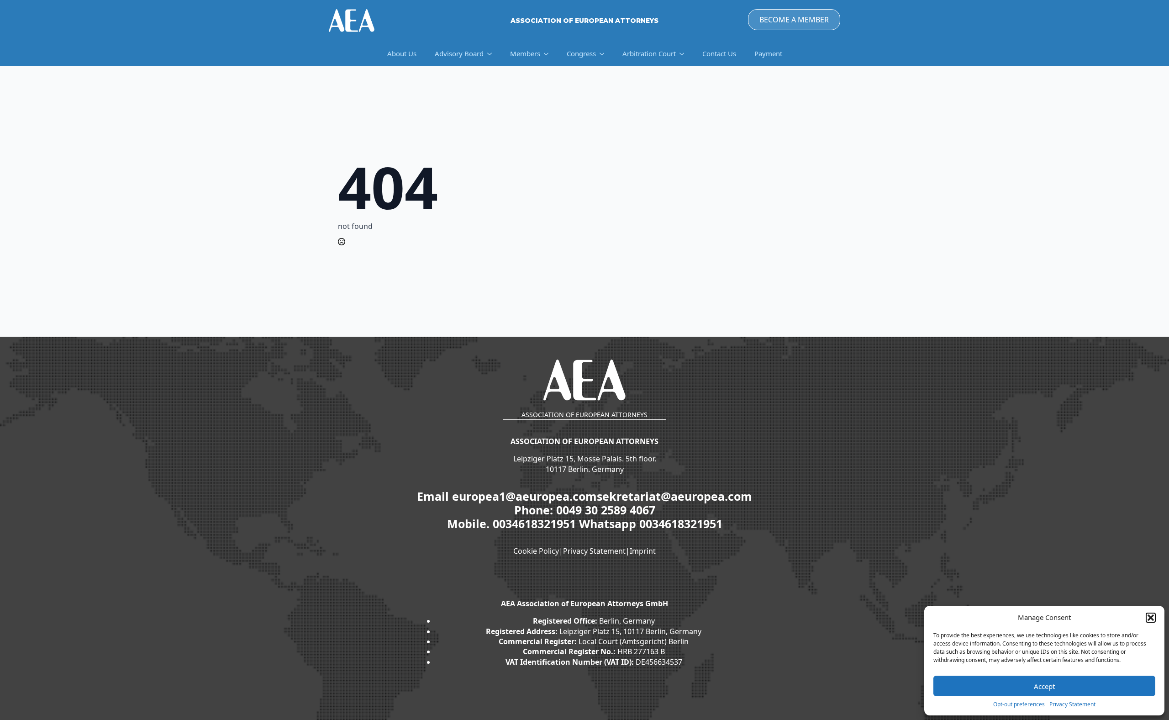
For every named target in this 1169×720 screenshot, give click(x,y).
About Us (401, 53)
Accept (1044, 686)
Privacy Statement (1072, 704)
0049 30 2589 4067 (605, 510)
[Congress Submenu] (604, 53)
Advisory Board (459, 53)
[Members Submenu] (549, 53)
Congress (581, 53)
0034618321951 (536, 523)
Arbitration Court (649, 53)
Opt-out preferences (1019, 704)
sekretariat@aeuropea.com (674, 496)
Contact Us (719, 53)
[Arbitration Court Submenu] (684, 53)
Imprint (643, 551)
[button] (1150, 617)
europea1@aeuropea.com (524, 496)
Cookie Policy (536, 551)
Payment (768, 53)
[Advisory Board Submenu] (492, 53)
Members (525, 53)
